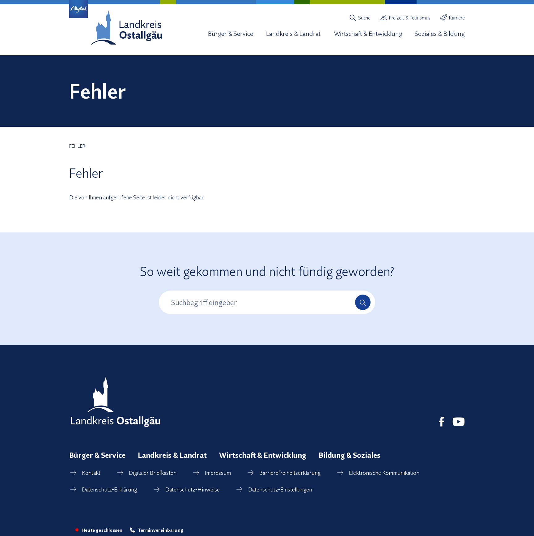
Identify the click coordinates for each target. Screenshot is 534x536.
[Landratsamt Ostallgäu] (115, 402)
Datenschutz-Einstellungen (280, 489)
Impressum (218, 472)
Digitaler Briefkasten (152, 472)
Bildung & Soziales (349, 455)
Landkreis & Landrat (172, 455)
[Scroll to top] (518, 498)
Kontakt (91, 472)
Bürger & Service (97, 455)
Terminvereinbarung (160, 530)
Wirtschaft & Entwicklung (262, 455)
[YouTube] (458, 421)
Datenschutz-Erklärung (109, 489)
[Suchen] (363, 302)
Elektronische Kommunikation (384, 472)
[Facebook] (441, 421)
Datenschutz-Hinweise (192, 489)
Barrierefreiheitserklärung (289, 472)
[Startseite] (126, 27)
